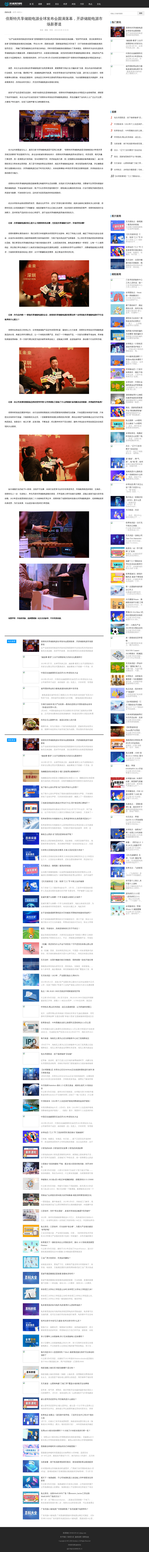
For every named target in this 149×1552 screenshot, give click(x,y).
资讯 (19, 12)
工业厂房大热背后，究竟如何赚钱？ (56, 1258)
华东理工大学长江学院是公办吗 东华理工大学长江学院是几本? (66, 1289)
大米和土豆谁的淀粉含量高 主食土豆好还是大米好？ (62, 850)
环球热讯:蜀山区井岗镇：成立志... (128, 137)
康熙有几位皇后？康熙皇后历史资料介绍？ (134, 321)
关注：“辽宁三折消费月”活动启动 (128, 150)
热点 (90, 4)
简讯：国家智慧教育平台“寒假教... (128, 157)
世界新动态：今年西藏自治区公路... (128, 131)
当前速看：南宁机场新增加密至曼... (128, 144)
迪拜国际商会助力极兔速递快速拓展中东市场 (59, 689)
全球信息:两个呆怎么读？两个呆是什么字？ (134, 487)
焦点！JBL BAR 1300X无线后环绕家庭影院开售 (60, 991)
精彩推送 (11, 740)
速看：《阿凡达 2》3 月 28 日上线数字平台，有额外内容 (134, 845)
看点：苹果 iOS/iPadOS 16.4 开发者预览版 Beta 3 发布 (134, 769)
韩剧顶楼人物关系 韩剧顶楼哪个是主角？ (58, 1368)
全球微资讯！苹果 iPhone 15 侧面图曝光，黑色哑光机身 (133, 909)
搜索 (140, 13)
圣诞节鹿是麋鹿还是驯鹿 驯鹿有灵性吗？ (58, 1274)
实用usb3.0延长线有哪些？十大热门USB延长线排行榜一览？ (65, 1431)
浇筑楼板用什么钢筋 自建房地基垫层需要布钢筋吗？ (134, 398)
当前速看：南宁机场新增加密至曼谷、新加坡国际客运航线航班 (67, 1462)
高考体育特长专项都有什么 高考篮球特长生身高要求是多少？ (66, 819)
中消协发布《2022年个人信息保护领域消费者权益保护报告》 (66, 1101)
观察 (40, 4)
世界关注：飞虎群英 (134, 868)
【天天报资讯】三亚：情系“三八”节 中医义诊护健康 (62, 881)
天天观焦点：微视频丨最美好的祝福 (56, 866)
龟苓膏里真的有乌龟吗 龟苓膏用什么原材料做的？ (61, 1305)
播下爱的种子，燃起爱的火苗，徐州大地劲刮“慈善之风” (134, 308)
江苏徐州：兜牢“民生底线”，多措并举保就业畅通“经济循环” (66, 1211)
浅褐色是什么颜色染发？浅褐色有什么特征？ (134, 475)
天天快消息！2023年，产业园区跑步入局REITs (60, 976)
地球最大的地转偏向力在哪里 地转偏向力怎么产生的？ (134, 334)
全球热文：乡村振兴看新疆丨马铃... (128, 170)
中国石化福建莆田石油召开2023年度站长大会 (59, 673)
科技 (74, 4)
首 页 (31, 4)
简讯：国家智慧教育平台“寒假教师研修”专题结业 (134, 411)
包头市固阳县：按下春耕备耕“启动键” (56, 1054)
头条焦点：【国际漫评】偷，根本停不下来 (134, 807)
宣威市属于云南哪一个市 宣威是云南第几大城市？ (61, 897)
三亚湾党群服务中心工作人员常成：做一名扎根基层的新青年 (134, 283)
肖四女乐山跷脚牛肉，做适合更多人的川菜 (58, 720)
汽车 (82, 4)
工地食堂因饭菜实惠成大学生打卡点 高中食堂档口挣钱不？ (65, 803)
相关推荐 (11, 641)
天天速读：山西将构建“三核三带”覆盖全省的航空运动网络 (65, 1384)
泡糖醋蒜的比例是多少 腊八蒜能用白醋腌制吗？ (60, 772)
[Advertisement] (128, 92)
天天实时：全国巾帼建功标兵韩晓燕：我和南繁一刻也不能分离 (67, 960)
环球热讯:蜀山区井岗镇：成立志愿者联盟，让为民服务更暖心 (66, 1007)
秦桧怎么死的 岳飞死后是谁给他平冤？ (57, 834)
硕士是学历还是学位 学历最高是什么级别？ (59, 1399)
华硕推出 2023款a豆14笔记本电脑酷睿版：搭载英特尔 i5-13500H (67, 1180)
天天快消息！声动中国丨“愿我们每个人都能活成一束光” (134, 666)
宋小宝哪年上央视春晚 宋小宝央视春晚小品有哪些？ (62, 1336)
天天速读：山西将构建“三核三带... (128, 163)
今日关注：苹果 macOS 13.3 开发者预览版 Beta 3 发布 (134, 820)
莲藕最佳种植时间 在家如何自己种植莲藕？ (59, 1446)
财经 (48, 4)
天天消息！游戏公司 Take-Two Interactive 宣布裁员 (134, 538)
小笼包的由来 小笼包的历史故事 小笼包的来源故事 (62, 1148)
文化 (99, 4)
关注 (57, 4)
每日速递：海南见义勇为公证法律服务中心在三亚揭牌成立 (65, 1038)
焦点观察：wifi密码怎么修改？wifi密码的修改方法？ (134, 423)
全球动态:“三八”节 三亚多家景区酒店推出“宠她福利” (62, 1132)
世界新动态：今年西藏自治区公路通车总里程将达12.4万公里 (66, 1023)
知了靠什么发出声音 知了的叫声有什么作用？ (60, 787)
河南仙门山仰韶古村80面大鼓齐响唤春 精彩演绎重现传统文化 (66, 1195)
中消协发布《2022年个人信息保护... (128, 124)
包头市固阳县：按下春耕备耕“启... (128, 118)
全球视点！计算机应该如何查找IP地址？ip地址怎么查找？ (134, 347)
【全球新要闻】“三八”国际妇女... (127, 176)
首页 (14, 12)
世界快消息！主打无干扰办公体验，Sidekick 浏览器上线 (134, 526)
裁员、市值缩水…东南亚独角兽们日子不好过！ (60, 928)
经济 (65, 4)
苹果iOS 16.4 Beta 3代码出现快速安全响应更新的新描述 (134, 615)
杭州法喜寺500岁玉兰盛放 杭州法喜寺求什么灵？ (61, 1321)
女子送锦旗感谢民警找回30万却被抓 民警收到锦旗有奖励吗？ (66, 913)
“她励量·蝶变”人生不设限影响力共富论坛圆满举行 (61, 657)
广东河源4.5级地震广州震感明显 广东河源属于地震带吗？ (64, 1509)
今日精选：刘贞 (132, 510)
